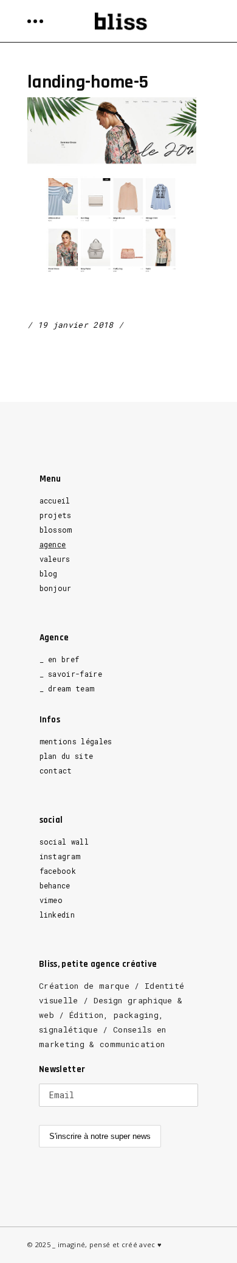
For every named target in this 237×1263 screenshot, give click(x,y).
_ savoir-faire (71, 674)
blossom (56, 530)
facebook (58, 871)
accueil (55, 500)
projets (56, 515)
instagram (60, 856)
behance (55, 885)
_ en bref (60, 659)
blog (49, 573)
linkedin (57, 914)
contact (56, 770)
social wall (64, 841)
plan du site (67, 756)
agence (53, 544)
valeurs (55, 559)
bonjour (56, 588)
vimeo (51, 900)
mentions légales (76, 741)
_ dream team (67, 688)
